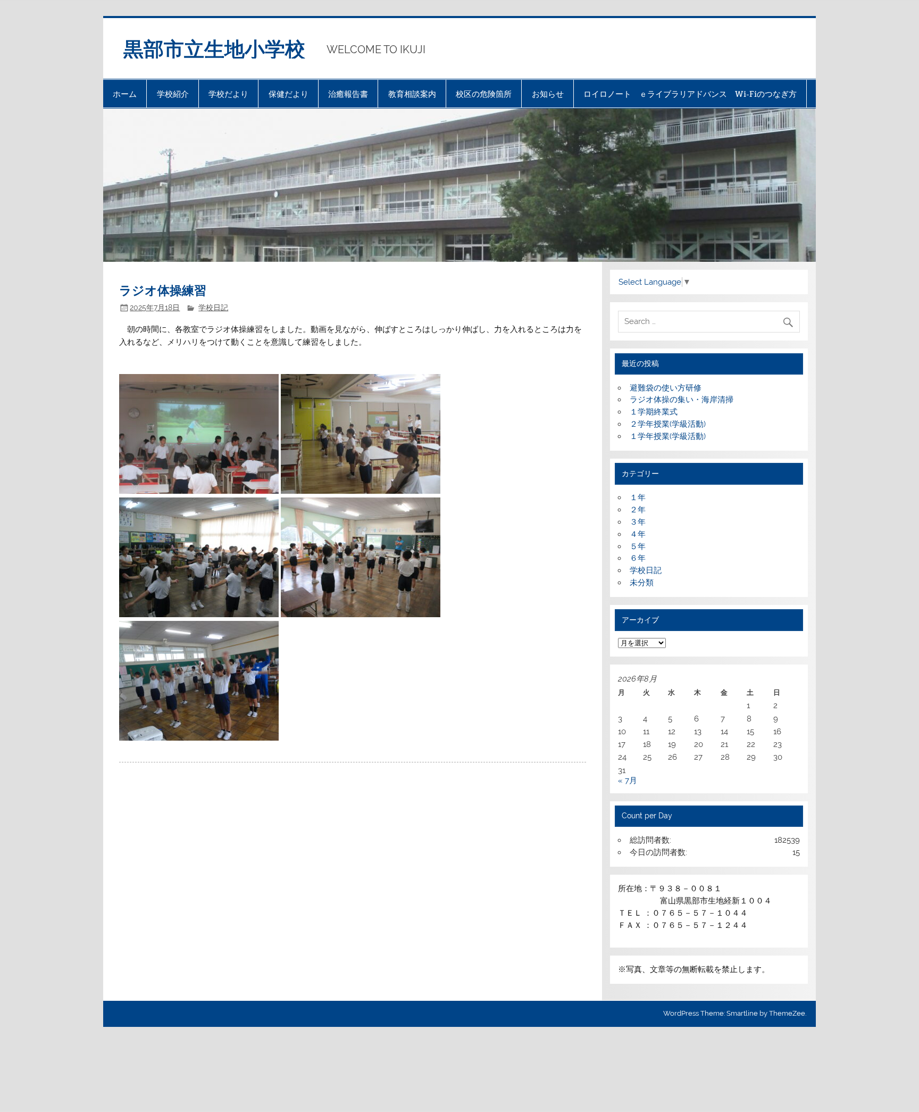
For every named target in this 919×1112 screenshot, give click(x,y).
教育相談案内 (412, 94)
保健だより (288, 94)
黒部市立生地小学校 (214, 48)
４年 (638, 534)
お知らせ (548, 94)
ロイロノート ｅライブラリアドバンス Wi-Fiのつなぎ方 (690, 94)
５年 (638, 546)
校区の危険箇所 (484, 94)
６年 (638, 558)
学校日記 (213, 307)
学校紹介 (173, 94)
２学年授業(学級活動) (668, 424)
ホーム (125, 94)
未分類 (642, 582)
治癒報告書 (348, 94)
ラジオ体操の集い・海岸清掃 (681, 399)
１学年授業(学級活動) (668, 436)
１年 (638, 497)
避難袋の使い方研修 (665, 388)
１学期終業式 (654, 412)
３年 (638, 522)
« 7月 (627, 780)
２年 (638, 509)
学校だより (228, 94)
